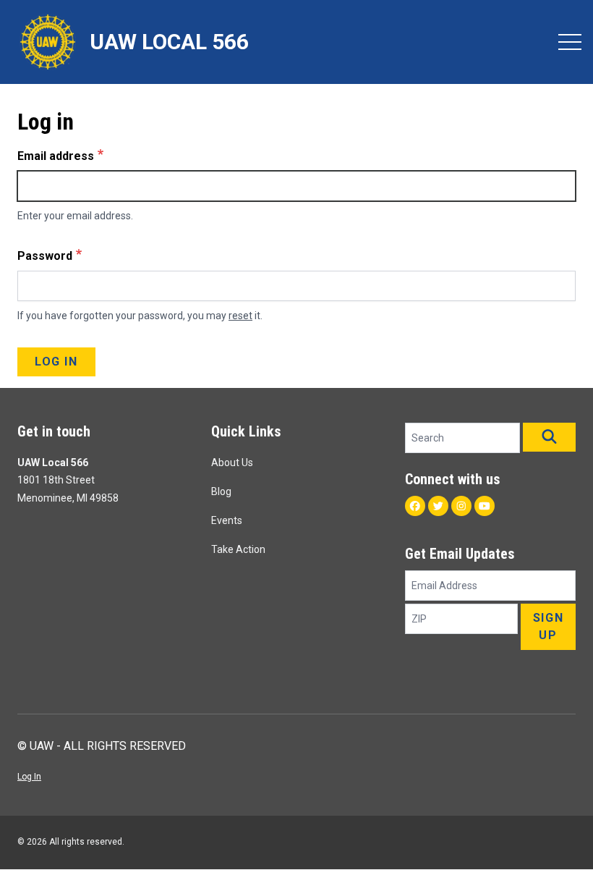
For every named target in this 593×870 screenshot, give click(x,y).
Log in (56, 361)
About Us (232, 462)
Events (226, 520)
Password (44, 256)
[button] (549, 437)
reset (240, 315)
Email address (55, 156)
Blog (221, 491)
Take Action (238, 549)
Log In (29, 777)
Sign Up (548, 626)
